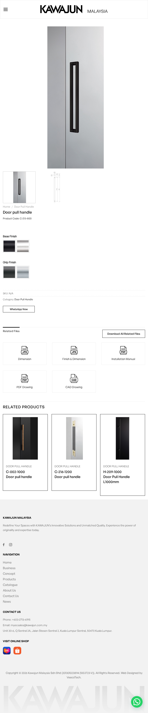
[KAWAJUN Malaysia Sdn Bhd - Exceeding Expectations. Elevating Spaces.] (74, 9)
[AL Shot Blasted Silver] (23, 246)
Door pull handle (19, 474)
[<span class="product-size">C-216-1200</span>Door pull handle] (74, 438)
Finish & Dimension (74, 359)
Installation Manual (123, 359)
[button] (9, 246)
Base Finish (10, 236)
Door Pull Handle (24, 206)
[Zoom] (7, 164)
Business (9, 568)
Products (9, 579)
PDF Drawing (25, 387)
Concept (9, 573)
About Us (9, 590)
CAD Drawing (74, 387)
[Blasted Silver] (23, 272)
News (7, 601)
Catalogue (10, 585)
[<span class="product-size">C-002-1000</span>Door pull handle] (25, 438)
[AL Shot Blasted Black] (9, 246)
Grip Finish (9, 262)
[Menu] (5, 9)
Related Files (11, 331)
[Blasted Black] (9, 272)
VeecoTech (74, 677)
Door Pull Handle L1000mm (116, 477)
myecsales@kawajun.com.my (29, 625)
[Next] (137, 97)
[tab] (11, 331)
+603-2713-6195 (21, 619)
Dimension (24, 359)
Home (6, 206)
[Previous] (10, 97)
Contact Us (11, 596)
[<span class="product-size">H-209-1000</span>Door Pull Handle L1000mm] (122, 438)
